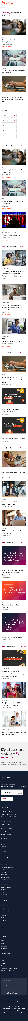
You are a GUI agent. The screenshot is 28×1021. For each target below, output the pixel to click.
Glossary (3, 956)
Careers (3, 951)
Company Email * (5, 777)
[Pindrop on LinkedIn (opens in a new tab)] (8, 992)
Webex (3, 928)
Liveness (3, 851)
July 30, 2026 (6, 577)
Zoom (2, 930)
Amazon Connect (5, 910)
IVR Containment (5, 875)
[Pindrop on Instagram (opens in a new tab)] (10, 992)
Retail (2, 892)
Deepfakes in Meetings (7, 867)
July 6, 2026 (5, 414)
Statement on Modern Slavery (9, 968)
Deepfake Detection (6, 865)
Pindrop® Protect (5, 824)
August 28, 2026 (7, 44)
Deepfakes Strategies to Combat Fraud (14, 1013)
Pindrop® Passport (6, 831)
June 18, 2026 (6, 640)
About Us (3, 943)
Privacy (3, 963)
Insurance (3, 889)
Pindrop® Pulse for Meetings (8, 814)
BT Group (3, 920)
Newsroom (4, 948)
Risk (2, 849)
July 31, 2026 (6, 238)
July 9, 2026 (5, 278)
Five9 (2, 918)
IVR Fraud (3, 872)
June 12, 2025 (6, 536)
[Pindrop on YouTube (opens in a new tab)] (5, 992)
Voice (2, 841)
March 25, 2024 (7, 708)
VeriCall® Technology (6, 834)
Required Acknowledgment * (8, 784)
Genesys (3, 915)
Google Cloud (4, 908)
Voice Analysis (5, 877)
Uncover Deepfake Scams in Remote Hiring (14, 1008)
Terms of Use (4, 966)
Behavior (3, 846)
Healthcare (4, 894)
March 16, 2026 (6, 312)
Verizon (3, 913)
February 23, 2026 (7, 344)
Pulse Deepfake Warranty (7, 971)
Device (3, 844)
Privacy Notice (23, 786)
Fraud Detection (5, 879)
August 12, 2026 (7, 384)
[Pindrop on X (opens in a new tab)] (13, 992)
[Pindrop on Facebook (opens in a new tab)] (16, 992)
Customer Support (6, 953)
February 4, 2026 (7, 506)
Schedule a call (8, 798)
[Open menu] (25, 3)
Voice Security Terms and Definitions (14, 1011)
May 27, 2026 (6, 477)
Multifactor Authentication (8, 870)
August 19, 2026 (7, 206)
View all (22, 145)
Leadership (4, 946)
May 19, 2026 (5, 441)
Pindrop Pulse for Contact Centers (10, 817)
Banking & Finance (6, 887)
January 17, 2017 (7, 737)
